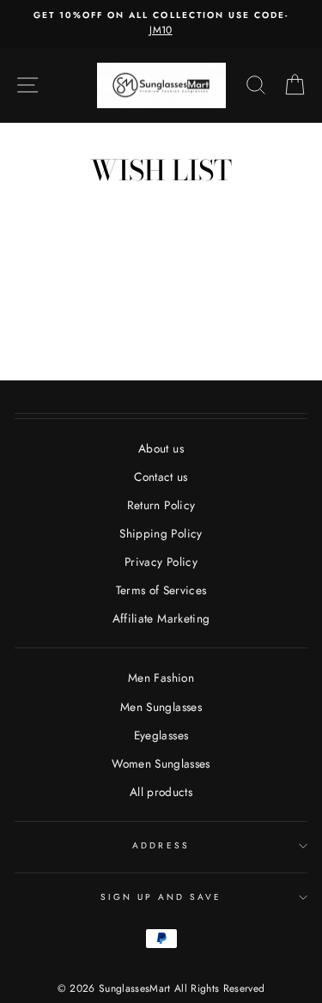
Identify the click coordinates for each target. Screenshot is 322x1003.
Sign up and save (161, 897)
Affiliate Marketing (161, 618)
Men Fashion (161, 677)
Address (160, 845)
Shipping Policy (160, 533)
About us (161, 448)
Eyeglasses (161, 735)
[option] (161, 24)
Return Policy (161, 505)
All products (161, 791)
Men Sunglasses (161, 706)
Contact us (160, 476)
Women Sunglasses (161, 763)
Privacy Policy (161, 561)
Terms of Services (161, 590)
